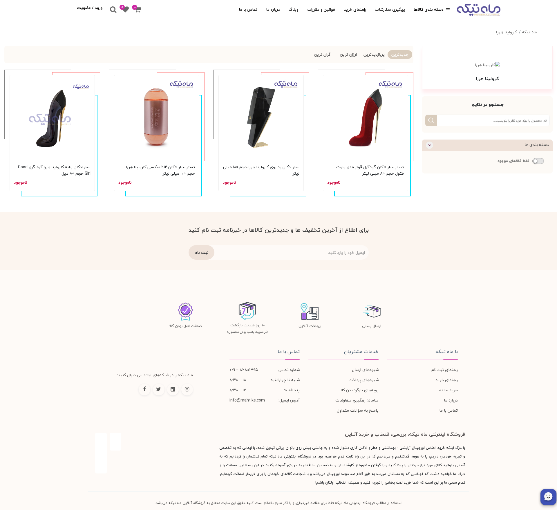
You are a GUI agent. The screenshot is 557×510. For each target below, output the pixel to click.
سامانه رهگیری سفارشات (357, 400)
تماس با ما (248, 9)
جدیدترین (399, 54)
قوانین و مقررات (321, 9)
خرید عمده (448, 390)
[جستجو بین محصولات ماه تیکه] (113, 10)
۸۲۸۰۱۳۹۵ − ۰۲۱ (243, 369)
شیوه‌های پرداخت (364, 380)
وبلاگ (294, 9)
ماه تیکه (529, 32)
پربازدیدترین (374, 54)
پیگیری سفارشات (390, 9)
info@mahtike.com (247, 400)
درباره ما (273, 9)
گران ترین (322, 54)
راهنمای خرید (355, 9)
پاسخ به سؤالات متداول (358, 410)
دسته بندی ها (537, 144)
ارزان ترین (348, 54)
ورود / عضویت (89, 8)
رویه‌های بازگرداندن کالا (359, 390)
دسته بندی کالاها (429, 9)
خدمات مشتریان (361, 351)
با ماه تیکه (446, 351)
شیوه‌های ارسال (365, 369)
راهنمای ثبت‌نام (444, 369)
